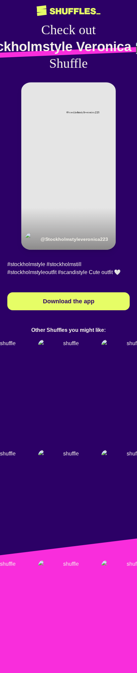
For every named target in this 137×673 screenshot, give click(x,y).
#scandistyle (72, 272)
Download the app (68, 301)
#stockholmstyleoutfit (32, 272)
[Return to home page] (68, 10)
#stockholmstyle (26, 264)
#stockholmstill (64, 264)
